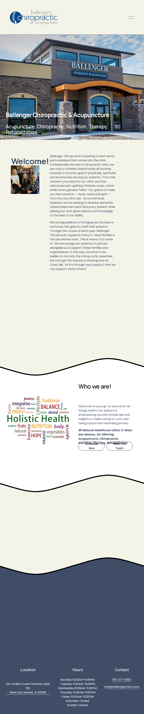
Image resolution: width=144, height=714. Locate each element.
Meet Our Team (119, 446)
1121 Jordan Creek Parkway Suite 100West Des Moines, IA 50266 (28, 688)
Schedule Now (91, 446)
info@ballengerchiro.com (121, 687)
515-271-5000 (121, 680)
